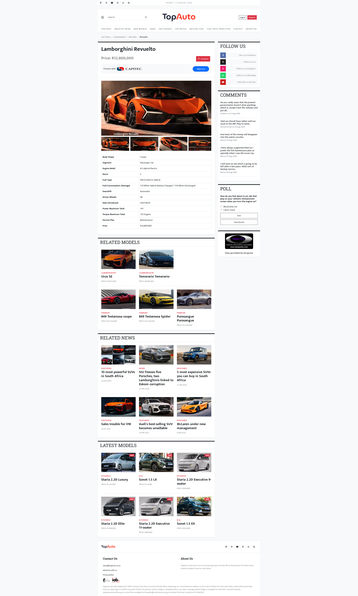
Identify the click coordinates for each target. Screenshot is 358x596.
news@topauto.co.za (111, 565)
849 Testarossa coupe (116, 316)
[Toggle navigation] (102, 17)
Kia (141, 476)
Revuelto (133, 37)
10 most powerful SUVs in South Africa (118, 374)
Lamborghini (120, 37)
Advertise (251, 28)
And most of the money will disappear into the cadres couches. (238, 136)
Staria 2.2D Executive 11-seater (154, 526)
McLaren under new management (191, 426)
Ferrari (105, 312)
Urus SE (106, 276)
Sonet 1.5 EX (186, 523)
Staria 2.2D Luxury (114, 479)
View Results (239, 222)
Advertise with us (110, 570)
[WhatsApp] (123, 3)
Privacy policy (108, 574)
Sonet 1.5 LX (148, 479)
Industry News (122, 28)
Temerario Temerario (154, 276)
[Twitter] (106, 3)
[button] (115, 144)
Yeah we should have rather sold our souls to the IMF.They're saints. (238, 122)
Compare (204, 58)
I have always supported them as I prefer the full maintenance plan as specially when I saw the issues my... (237, 150)
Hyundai (106, 476)
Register (252, 17)
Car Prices (181, 28)
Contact (238, 28)
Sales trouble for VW (116, 424)
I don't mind (229, 210)
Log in (242, 17)
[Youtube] (112, 3)
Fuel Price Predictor (219, 28)
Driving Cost (196, 28)
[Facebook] (100, 3)
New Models (140, 28)
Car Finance (165, 28)
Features (106, 28)
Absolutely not (230, 207)
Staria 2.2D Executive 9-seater (194, 481)
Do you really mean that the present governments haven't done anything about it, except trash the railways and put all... (239, 106)
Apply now (201, 68)
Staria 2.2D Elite (113, 523)
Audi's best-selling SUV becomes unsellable (156, 426)
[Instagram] (117, 3)
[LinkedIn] (128, 3)
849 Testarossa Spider (154, 316)
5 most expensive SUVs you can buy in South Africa (194, 376)
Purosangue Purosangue (185, 318)
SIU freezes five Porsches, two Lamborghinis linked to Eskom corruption (156, 378)
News (153, 28)
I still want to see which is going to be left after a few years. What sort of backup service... (238, 166)
